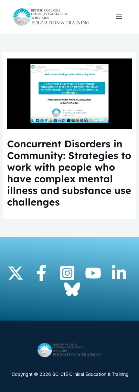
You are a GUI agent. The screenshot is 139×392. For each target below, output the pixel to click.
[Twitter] (15, 273)
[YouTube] (93, 273)
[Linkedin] (119, 273)
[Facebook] (41, 273)
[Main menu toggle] (119, 17)
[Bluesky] (72, 289)
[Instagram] (67, 273)
